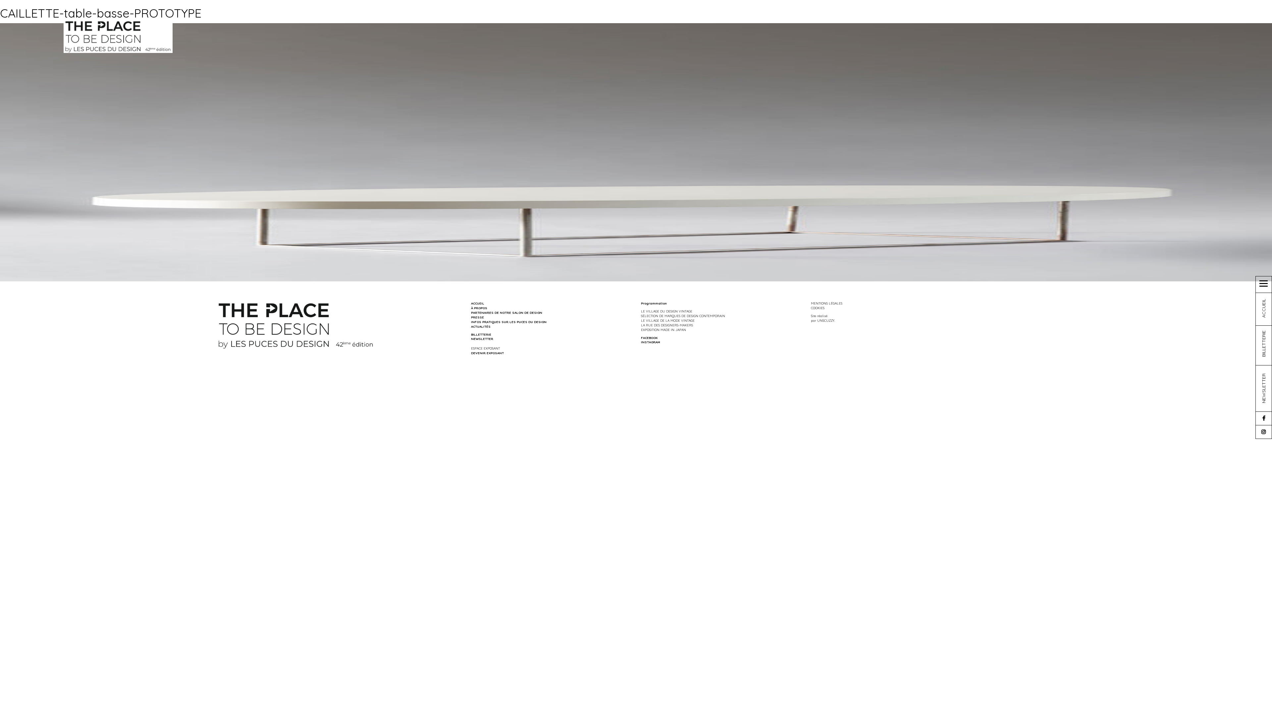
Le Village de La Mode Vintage (668, 320)
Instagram (650, 342)
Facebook (649, 338)
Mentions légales (826, 303)
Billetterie (481, 334)
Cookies (817, 308)
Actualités (481, 326)
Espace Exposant (485, 348)
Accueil (477, 303)
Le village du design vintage (666, 311)
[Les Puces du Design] (118, 36)
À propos (479, 308)
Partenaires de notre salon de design (506, 312)
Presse (477, 317)
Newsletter (482, 339)
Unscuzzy (825, 320)
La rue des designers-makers (667, 325)
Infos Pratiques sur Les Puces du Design (509, 322)
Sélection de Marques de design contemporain (683, 316)
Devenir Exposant (487, 353)
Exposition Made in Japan (663, 330)
